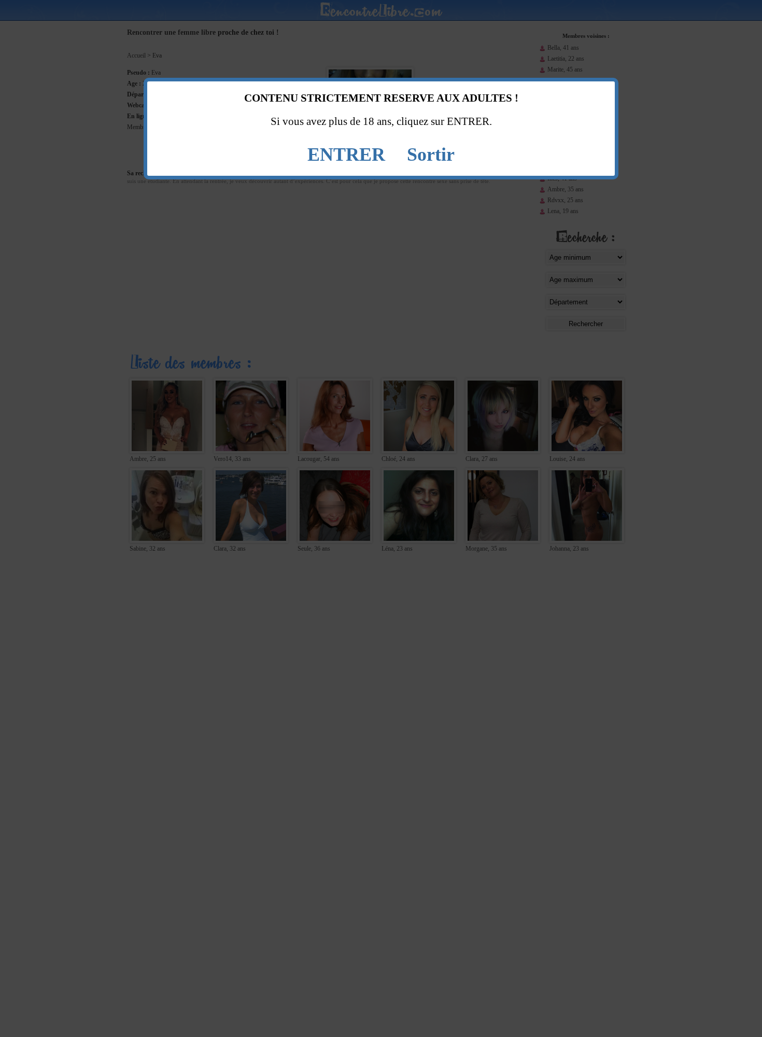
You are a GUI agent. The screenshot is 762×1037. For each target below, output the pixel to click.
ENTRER (346, 154)
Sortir (431, 154)
